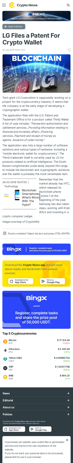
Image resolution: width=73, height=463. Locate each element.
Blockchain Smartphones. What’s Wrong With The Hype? (31, 197)
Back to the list (15, 26)
